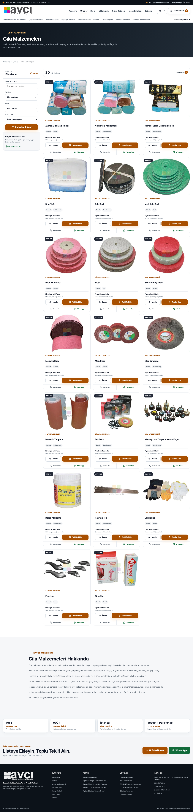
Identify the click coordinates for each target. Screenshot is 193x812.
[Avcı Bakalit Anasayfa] (17, 11)
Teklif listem (181, 72)
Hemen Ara (57, 152)
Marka (11, 94)
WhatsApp (80, 152)
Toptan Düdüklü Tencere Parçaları (95, 787)
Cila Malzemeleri (52, 120)
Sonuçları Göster (23, 127)
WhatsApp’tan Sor (14, 147)
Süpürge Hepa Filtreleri (141, 20)
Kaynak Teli (101, 517)
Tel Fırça (99, 439)
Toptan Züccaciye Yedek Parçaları (95, 784)
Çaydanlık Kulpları (36, 20)
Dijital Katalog (118, 11)
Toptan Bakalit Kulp (89, 777)
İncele (55, 145)
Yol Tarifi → (158, 793)
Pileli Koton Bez (53, 282)
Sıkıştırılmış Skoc (154, 282)
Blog (92, 11)
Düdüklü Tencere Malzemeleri (14, 20)
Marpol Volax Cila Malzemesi (159, 125)
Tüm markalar (12, 97)
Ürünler (83, 11)
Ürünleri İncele (156, 750)
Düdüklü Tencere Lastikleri (88, 20)
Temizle (35, 73)
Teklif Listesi (56, 794)
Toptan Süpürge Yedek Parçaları (94, 781)
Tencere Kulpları (52, 20)
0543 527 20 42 (159, 786)
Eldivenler (150, 517)
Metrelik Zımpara (54, 439)
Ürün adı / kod (11, 81)
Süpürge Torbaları (68, 20)
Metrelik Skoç (52, 361)
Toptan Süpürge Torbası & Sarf (93, 791)
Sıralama (9, 115)
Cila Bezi (99, 204)
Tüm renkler (12, 108)
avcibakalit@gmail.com (162, 790)
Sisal (97, 282)
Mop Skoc (100, 361)
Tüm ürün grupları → (182, 20)
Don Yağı (50, 204)
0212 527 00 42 (159, 783)
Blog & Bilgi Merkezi (59, 784)
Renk (11, 106)
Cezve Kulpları (107, 20)
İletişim (148, 11)
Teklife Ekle (77, 145)
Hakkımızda (103, 11)
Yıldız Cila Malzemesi (106, 125)
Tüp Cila (99, 596)
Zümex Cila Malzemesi (57, 125)
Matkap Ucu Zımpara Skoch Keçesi (162, 439)
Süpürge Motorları (123, 20)
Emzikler (49, 596)
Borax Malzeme (53, 517)
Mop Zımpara (151, 361)
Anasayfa (73, 11)
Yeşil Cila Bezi (152, 204)
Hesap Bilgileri (135, 11)
